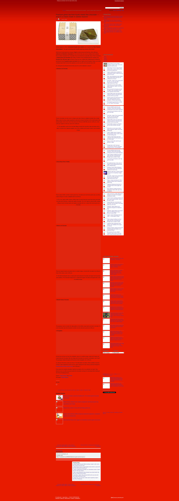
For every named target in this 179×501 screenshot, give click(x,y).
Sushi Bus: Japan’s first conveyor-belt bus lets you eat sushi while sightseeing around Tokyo (115, 82)
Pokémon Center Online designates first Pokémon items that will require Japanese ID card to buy (114, 168)
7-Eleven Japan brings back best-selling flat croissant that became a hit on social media (115, 138)
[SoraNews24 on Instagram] (108, 0)
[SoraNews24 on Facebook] (107, 0)
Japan (59, 390)
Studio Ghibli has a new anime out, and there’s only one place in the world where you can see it (115, 203)
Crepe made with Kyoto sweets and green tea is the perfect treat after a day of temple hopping (117, 320)
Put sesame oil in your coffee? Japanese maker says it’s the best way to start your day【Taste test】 (114, 233)
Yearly (105, 61)
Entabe (70, 375)
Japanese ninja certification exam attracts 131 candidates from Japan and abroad (114, 224)
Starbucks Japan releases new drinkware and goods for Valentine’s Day (114, 207)
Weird (114, 10)
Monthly (105, 59)
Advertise (58, 498)
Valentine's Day (87, 390)
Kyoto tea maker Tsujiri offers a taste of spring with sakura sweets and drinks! (116, 265)
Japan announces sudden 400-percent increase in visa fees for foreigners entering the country (115, 195)
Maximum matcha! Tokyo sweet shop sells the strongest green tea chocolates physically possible (116, 284)
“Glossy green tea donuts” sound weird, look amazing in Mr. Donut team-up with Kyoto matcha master (117, 278)
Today (105, 56)
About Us (105, 412)
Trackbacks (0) (59, 450)
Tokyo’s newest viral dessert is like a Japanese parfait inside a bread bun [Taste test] (114, 181)
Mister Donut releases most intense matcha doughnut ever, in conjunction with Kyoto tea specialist (116, 333)
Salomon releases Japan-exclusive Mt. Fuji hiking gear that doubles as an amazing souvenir (115, 229)
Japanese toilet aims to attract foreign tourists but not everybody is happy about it (115, 173)
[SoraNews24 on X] (111, 0)
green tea (70, 390)
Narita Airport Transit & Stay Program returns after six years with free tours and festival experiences (86, 467)
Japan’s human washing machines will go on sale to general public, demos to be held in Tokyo (115, 199)
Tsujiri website (63, 375)
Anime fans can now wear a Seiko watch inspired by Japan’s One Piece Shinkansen (114, 86)
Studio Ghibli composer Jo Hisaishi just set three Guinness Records (114, 124)
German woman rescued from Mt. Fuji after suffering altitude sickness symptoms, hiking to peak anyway (115, 99)
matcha (77, 390)
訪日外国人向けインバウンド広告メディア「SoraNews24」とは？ (111, 375)
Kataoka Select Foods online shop (64, 366)
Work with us (67, 498)
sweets (81, 390)
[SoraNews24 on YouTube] (112, 0)
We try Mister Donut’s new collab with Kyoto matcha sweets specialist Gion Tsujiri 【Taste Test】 (117, 345)
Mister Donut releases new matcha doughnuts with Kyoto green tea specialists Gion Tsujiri (117, 385)
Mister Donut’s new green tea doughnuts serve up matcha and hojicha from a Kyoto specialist (116, 308)
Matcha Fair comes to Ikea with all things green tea (76, 408)
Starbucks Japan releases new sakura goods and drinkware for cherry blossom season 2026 (115, 212)
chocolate (63, 390)
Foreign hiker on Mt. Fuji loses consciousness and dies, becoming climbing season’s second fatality (114, 146)
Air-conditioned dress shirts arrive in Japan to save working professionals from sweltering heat (114, 164)
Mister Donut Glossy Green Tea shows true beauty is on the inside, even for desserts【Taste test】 (117, 315)
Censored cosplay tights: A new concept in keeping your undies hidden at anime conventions (66, 446)
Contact (111, 412)
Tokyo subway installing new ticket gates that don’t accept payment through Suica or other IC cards (114, 155)
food (66, 390)
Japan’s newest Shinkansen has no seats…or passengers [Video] (114, 215)
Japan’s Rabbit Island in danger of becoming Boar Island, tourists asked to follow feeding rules (114, 133)
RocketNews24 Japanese (119, 0)
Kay (57, 19)
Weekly (105, 58)
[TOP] (61, 10)
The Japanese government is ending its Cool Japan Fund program (114, 102)
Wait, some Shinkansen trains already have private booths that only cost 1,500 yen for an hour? (113, 32)
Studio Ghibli (118, 10)
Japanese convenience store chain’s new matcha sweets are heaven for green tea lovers (116, 338)
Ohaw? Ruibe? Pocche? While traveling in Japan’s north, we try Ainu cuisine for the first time (113, 21)
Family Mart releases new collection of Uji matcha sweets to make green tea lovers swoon (116, 296)
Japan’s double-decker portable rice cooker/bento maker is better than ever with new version (114, 28)
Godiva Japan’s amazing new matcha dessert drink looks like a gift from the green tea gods (116, 302)
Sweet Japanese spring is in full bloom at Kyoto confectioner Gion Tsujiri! (116, 290)
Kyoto (74, 390)
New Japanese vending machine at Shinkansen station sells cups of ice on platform (114, 190)
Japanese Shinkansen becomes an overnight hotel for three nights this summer (114, 185)
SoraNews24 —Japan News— (70, 5)
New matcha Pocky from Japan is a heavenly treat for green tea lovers (81, 420)
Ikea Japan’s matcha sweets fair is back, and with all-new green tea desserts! (117, 326)
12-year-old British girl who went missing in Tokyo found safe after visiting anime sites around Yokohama (115, 108)
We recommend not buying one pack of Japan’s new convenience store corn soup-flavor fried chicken (113, 17)
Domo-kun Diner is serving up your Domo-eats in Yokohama (91, 446)
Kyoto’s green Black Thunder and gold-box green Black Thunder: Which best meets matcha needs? (116, 272)
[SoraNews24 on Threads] (109, 0)
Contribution (116, 412)
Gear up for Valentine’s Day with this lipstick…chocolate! (116, 259)
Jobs (123, 10)
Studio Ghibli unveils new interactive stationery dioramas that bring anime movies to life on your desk (114, 94)
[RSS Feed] (113, 0)
